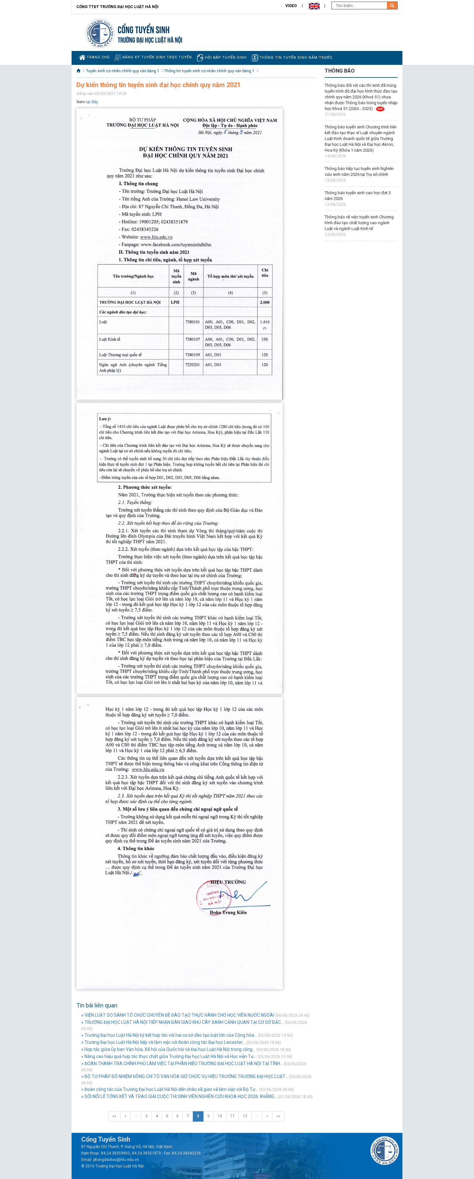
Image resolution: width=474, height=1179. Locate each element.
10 (220, 1116)
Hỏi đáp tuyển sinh (225, 57)
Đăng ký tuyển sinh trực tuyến (156, 57)
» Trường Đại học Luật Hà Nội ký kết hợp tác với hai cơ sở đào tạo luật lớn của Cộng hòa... (169, 1035)
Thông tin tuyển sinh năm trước (295, 57)
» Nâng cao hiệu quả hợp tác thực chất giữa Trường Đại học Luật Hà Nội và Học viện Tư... (169, 1056)
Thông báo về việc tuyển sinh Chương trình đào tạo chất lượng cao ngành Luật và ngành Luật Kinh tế (359, 223)
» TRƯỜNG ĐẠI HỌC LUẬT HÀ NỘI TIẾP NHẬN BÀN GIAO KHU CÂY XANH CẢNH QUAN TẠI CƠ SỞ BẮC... (182, 1022)
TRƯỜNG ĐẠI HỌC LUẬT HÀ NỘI (150, 39)
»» (278, 1116)
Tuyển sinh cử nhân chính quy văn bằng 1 (122, 71)
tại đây (92, 101)
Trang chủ (97, 57)
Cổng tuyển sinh (144, 29)
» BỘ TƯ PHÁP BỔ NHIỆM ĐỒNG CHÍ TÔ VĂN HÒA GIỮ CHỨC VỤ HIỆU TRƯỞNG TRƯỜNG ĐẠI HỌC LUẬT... (184, 1076)
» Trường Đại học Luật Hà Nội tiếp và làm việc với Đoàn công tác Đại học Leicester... (163, 1042)
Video (291, 6)
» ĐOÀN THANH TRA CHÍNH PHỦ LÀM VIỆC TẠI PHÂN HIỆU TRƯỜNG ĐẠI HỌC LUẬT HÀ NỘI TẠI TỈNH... (182, 1063)
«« (114, 1116)
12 (245, 1116)
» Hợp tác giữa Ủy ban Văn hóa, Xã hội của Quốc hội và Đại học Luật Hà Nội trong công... (168, 1049)
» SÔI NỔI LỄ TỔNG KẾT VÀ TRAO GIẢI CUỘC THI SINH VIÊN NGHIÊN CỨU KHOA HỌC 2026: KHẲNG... (179, 1096)
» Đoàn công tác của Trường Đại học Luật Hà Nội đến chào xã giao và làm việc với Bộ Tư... (169, 1089)
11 (232, 1116)
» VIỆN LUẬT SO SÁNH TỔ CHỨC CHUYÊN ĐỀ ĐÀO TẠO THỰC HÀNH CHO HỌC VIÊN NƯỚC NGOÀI (177, 1015)
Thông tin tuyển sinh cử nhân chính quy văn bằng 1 (209, 71)
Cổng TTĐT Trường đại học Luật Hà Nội (117, 7)
